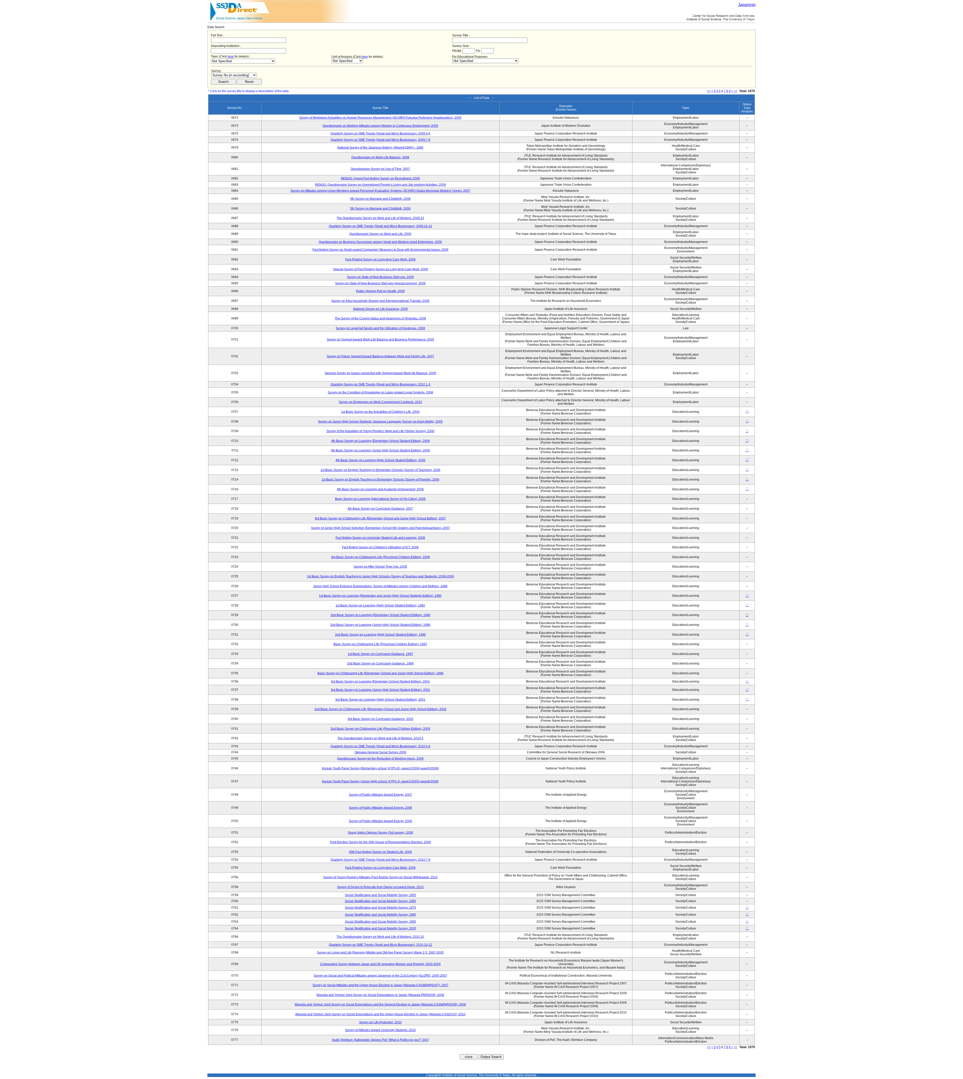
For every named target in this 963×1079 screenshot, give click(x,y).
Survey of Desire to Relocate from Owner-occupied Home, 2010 (380, 887)
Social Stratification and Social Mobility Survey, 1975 (380, 907)
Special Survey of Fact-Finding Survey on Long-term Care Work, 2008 (380, 269)
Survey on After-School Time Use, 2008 (380, 566)
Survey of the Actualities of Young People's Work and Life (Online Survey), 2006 (380, 431)
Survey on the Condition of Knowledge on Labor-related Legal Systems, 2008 (380, 392)
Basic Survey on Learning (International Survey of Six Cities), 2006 (380, 499)
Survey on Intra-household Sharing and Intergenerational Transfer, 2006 (380, 301)
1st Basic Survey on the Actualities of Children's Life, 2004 (380, 412)
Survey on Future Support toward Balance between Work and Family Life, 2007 (380, 356)
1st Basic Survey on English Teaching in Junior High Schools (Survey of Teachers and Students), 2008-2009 (380, 576)
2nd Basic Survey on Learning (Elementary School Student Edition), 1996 (380, 615)
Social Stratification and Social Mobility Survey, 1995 (380, 921)
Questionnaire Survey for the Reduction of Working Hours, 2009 (380, 758)
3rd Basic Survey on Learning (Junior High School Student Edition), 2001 (380, 690)
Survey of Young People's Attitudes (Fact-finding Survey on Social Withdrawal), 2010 (380, 877)
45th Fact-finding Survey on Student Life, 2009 (380, 852)
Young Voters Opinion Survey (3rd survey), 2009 (380, 832)
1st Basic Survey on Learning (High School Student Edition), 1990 (380, 605)
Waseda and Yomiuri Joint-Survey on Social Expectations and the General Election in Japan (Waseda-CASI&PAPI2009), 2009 (380, 1004)
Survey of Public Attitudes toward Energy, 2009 (380, 821)
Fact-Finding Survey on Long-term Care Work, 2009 (380, 867)
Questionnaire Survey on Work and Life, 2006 (380, 234)
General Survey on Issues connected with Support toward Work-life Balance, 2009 (380, 373)
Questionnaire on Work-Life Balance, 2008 (380, 157)
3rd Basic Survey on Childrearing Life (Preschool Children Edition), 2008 (380, 557)
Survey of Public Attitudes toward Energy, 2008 (380, 808)
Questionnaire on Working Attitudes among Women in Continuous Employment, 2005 (380, 125)
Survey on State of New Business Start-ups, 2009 (380, 277)
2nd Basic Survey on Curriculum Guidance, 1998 (380, 663)
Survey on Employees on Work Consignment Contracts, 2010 (380, 402)
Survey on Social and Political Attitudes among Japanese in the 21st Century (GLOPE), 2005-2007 (380, 975)
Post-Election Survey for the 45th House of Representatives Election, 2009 (380, 842)
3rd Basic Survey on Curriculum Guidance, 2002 (380, 719)
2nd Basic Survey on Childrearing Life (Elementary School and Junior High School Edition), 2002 (380, 709)
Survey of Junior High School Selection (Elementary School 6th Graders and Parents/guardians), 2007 (380, 528)
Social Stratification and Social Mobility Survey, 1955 (380, 895)
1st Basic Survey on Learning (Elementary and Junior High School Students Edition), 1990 (380, 595)
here (230, 56)
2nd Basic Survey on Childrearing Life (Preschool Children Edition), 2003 (380, 728)
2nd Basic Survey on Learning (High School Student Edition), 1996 (380, 634)
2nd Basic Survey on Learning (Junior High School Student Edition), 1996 (380, 625)
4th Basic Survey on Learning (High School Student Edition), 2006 (380, 460)
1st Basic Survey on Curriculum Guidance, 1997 (380, 654)
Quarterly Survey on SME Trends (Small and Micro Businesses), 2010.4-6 (380, 746)
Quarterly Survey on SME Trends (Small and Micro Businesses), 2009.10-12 (380, 226)
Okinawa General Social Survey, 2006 (380, 752)
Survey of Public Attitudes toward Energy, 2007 (380, 794)
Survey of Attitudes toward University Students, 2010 (380, 1030)
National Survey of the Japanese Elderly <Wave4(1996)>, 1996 (380, 147)
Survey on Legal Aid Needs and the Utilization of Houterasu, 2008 (380, 328)
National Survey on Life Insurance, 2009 (380, 309)
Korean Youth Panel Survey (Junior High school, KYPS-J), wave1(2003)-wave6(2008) (380, 781)
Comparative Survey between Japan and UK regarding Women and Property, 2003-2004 (380, 964)
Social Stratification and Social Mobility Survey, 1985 (380, 914)
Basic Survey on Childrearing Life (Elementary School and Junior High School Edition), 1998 (380, 673)
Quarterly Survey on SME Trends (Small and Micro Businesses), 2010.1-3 (380, 384)
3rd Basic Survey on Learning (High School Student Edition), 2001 (380, 699)
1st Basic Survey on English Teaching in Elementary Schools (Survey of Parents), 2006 (380, 479)
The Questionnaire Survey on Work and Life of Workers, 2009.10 (380, 218)
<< (708, 91)
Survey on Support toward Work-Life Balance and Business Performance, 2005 (380, 339)
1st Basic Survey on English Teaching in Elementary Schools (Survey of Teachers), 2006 (380, 470)
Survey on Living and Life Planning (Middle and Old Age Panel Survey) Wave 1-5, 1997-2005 (380, 952)
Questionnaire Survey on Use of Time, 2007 (380, 169)
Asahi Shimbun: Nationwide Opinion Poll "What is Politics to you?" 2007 (380, 1040)
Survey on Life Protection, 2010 (380, 1022)
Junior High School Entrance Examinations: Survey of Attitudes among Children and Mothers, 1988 (380, 586)
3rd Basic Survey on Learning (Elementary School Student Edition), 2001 (380, 681)
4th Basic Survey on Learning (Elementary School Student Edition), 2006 (380, 441)
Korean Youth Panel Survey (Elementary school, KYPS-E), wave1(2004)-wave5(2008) (380, 768)
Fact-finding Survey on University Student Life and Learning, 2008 (380, 538)
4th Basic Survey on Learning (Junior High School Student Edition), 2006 (380, 450)
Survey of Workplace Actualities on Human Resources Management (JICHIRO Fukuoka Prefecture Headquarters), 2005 (380, 117)
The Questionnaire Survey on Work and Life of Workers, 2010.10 (380, 936)
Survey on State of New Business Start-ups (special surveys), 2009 (380, 283)
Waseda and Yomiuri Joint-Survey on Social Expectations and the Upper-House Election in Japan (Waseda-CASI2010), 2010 (380, 1014)
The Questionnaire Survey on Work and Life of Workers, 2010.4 (380, 738)
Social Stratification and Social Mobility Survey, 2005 (380, 928)
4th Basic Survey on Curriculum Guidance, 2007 (380, 508)
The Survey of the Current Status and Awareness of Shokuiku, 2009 (380, 318)
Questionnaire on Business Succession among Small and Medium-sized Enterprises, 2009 (380, 242)
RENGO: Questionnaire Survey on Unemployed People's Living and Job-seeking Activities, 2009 (380, 184)
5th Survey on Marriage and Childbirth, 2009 (380, 208)
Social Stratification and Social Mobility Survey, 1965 (380, 901)
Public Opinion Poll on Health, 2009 (380, 291)
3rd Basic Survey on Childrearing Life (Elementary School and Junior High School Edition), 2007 (380, 518)
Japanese (747, 5)
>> (735, 91)
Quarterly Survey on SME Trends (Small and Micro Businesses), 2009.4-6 (380, 133)
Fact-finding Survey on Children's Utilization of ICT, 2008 (380, 547)
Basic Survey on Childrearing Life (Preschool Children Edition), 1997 (380, 644)
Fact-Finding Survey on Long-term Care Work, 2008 (380, 259)
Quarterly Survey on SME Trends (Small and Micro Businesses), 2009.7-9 (380, 140)
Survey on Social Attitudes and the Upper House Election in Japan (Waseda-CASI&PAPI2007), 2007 (380, 985)
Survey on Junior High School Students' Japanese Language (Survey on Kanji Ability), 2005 (380, 421)
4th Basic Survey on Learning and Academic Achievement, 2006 (380, 489)
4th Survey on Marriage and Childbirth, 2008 (380, 198)
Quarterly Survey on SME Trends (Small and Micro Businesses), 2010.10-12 (380, 945)
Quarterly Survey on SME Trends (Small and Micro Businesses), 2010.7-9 (380, 859)
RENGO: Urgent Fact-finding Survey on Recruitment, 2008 (380, 178)
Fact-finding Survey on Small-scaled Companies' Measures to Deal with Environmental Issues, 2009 (380, 249)
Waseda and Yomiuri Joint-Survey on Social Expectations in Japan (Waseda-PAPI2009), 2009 (380, 995)
